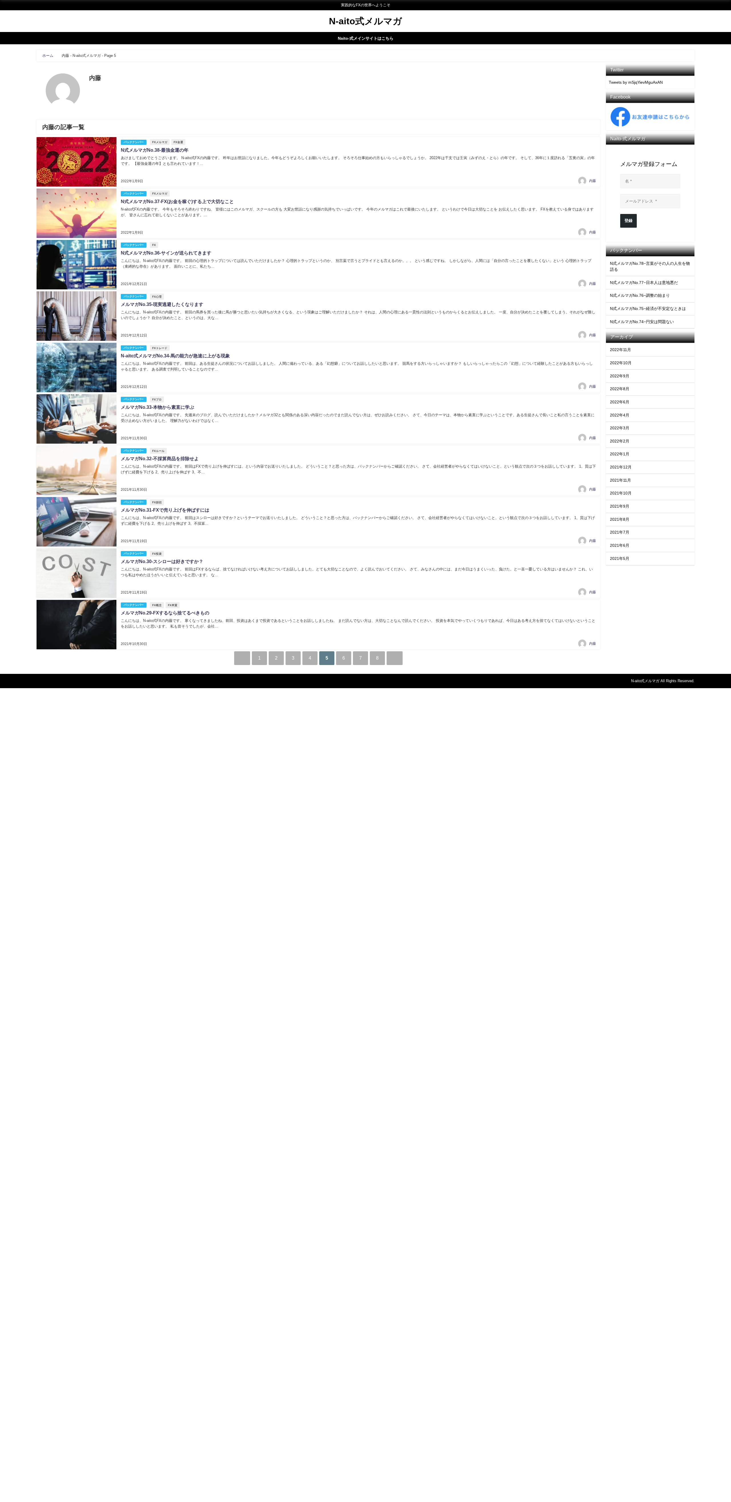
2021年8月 (619, 519)
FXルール (158, 450)
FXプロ (157, 399)
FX (154, 245)
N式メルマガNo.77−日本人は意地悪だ (644, 282)
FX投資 (157, 553)
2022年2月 (619, 441)
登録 (628, 220)
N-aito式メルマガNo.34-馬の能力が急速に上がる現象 (175, 355)
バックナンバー (134, 142)
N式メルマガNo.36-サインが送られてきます (166, 253)
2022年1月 (619, 454)
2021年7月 (619, 532)
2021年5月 (619, 558)
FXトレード (159, 348)
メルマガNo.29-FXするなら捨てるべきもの (165, 612)
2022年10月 (621, 363)
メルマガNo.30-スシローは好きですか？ (162, 561)
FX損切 (157, 502)
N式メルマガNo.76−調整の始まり (640, 295)
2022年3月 (619, 428)
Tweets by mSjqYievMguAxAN (636, 82)
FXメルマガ (159, 142)
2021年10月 (621, 493)
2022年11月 (620, 349)
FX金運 (178, 142)
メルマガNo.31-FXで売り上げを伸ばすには (165, 510)
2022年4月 (619, 415)
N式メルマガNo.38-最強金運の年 (154, 150)
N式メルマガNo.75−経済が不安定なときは (648, 308)
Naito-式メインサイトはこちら (365, 38)
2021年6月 (619, 545)
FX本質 (172, 605)
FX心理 (157, 296)
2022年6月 (619, 402)
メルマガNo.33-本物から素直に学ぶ (157, 407)
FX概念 (157, 605)
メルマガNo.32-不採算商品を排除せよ (160, 458)
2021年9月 (619, 506)
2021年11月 (620, 480)
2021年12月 (621, 467)
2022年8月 (619, 388)
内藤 (592, 181)
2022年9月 (619, 376)
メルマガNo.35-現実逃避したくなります (162, 304)
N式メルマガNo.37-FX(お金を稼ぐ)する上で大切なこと (177, 201)
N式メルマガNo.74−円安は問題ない (642, 321)
